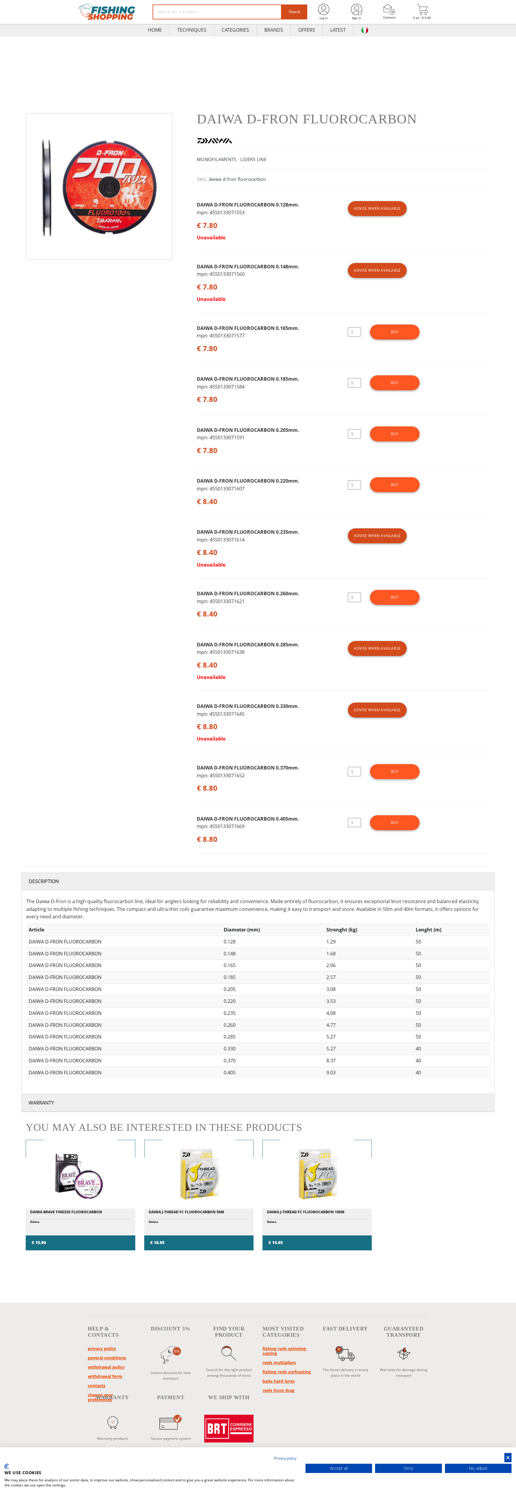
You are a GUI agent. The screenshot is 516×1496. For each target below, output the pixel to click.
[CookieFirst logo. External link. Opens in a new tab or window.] (6, 1466)
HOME (155, 30)
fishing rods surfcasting (286, 1372)
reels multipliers (279, 1362)
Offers (306, 30)
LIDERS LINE (253, 159)
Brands (273, 30)
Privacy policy (102, 1348)
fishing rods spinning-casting (284, 1351)
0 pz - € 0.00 (422, 18)
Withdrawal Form (105, 1376)
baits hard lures (278, 1381)
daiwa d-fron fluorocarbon (237, 179)
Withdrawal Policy (106, 1367)
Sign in (356, 18)
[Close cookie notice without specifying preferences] (508, 1457)
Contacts (389, 17)
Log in (324, 18)
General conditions (107, 1358)
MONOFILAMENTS (216, 159)
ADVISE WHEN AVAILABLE (377, 208)
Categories (235, 30)
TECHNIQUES (191, 30)
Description (44, 881)
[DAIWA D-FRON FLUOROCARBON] (99, 186)
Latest (338, 30)
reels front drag (278, 1390)
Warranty (41, 1102)
